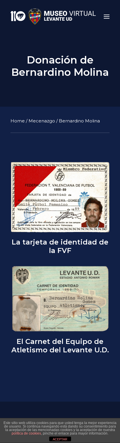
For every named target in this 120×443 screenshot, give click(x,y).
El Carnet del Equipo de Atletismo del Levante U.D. (60, 345)
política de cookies (26, 433)
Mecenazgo (42, 121)
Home (17, 121)
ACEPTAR (60, 439)
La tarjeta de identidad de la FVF (60, 246)
